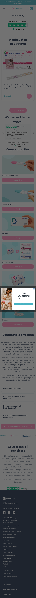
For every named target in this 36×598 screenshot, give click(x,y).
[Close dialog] (34, 289)
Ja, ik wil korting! (23, 303)
